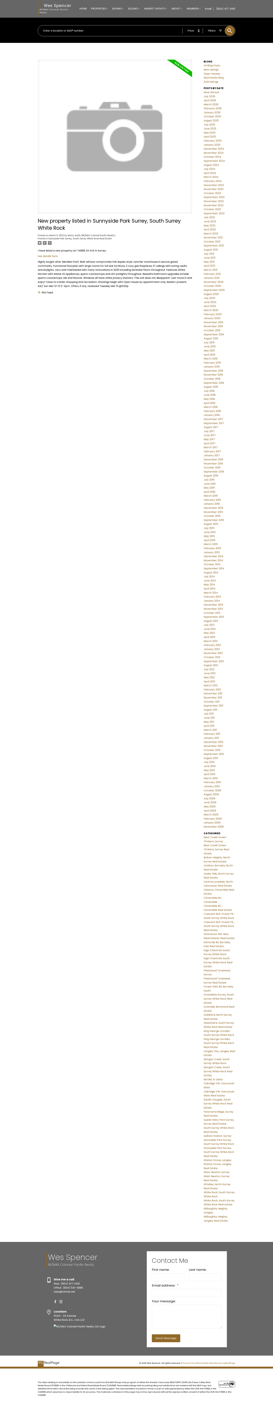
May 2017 (209, 439)
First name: (161, 1269)
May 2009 (209, 806)
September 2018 (214, 383)
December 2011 (213, 693)
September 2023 (214, 197)
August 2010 (211, 758)
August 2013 (211, 621)
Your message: (164, 1301)
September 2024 (214, 161)
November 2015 (213, 512)
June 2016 (210, 484)
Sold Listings (211, 82)
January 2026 (212, 112)
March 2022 (211, 233)
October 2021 (212, 241)
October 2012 (212, 657)
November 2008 (214, 827)
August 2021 (211, 249)
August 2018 (211, 387)
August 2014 (211, 572)
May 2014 (209, 584)
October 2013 (212, 613)
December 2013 (213, 605)
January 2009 (212, 822)
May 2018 (209, 399)
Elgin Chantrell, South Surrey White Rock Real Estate (218, 962)
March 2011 (210, 730)
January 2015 (212, 552)
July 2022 (209, 217)
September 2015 (214, 520)
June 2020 (210, 302)
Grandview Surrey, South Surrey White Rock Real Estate (219, 998)
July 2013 (209, 625)
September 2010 (214, 754)
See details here (48, 256)
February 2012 (212, 689)
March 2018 (211, 407)
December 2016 (213, 459)
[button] (55, 1301)
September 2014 (214, 568)
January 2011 (211, 738)
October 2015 (212, 516)
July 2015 (209, 528)
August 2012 (211, 665)
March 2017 (211, 447)
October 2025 (212, 116)
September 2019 (214, 334)
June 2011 (209, 718)
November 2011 (213, 697)
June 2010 (210, 766)
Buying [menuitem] (116, 8)
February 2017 (212, 451)
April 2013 (209, 637)
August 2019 (211, 338)
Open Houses (212, 74)
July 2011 (209, 713)
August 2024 (211, 165)
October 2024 (212, 157)
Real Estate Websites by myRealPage (216, 1363)
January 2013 (212, 649)
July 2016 (209, 480)
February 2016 (212, 500)
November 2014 (213, 560)
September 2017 (214, 423)
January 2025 (212, 145)
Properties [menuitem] (98, 8)
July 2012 (209, 669)
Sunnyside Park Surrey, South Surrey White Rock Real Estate (80, 238)
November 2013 (213, 609)
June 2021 (209, 258)
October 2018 (212, 379)
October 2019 (212, 330)
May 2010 (209, 770)
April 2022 (210, 229)
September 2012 (214, 661)
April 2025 (210, 136)
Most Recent (211, 92)
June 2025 (210, 128)
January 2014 (212, 601)
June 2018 (210, 395)
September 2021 (214, 245)
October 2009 (212, 790)
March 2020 (211, 310)
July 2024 (209, 169)
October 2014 (212, 564)
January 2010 (212, 786)
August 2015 (211, 524)
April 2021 (209, 266)
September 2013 (214, 617)
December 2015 (213, 508)
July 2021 (209, 254)
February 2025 (213, 141)
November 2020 (214, 282)
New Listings (211, 69)
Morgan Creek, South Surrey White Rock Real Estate (218, 1071)
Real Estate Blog (214, 77)
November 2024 (214, 153)
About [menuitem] (175, 8)
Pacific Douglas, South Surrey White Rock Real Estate (218, 1103)
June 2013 (209, 629)
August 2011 (210, 710)
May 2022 (209, 225)
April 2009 (210, 810)
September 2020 (214, 290)
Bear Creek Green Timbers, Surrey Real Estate (216, 849)
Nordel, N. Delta (213, 1079)
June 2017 (210, 435)
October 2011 (212, 702)
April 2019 (209, 354)
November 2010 (213, 746)
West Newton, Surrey (217, 1172)
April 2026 (210, 100)
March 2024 (211, 177)
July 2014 (209, 576)
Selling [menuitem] (133, 8)
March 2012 (211, 685)
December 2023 (214, 185)
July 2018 (209, 391)
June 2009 (210, 802)
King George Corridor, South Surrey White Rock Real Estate (219, 1043)
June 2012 (209, 673)
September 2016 (214, 471)
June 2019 (209, 346)
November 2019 (213, 326)
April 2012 (209, 681)
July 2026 (209, 96)
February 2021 (212, 274)
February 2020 (213, 314)
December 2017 (213, 419)
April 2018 (209, 403)
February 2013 (212, 645)
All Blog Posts (212, 65)
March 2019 (211, 358)
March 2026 (211, 104)
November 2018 (213, 375)
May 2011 (209, 722)
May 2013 (209, 633)
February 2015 (212, 548)
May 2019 (209, 350)
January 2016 (212, 504)
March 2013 (211, 641)
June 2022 (210, 221)
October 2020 (212, 286)
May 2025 (209, 132)
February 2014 (212, 596)
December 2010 (213, 742)
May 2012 (209, 677)
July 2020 (209, 298)
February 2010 (212, 782)
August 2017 (211, 427)
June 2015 (210, 532)
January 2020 (212, 318)
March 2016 (211, 496)
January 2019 (212, 366)
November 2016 (213, 463)
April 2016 (209, 492)
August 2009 (211, 794)
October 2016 (212, 467)
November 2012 (213, 653)
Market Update (154, 8)
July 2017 (209, 431)
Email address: (164, 1285)
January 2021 (212, 278)
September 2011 (213, 705)
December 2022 (214, 201)
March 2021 (211, 270)
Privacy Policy (189, 1363)
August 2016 (211, 475)
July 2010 (209, 762)
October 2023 (212, 193)
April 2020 (210, 306)
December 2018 (213, 371)
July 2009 (209, 798)
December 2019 (213, 322)
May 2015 (209, 536)
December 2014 (213, 556)
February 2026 (213, 108)
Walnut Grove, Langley (217, 1160)
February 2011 (212, 734)
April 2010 (209, 774)
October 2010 (212, 750)
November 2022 (213, 205)
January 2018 (212, 415)
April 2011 (209, 726)
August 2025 (211, 120)
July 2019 (209, 342)
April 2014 (209, 588)
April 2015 (209, 540)
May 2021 (209, 262)
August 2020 (211, 294)
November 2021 (213, 237)
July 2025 (209, 124)
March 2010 (211, 778)
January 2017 (212, 455)
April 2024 (210, 173)
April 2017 (209, 443)
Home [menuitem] (83, 8)
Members (193, 8)
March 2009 (211, 814)
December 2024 (214, 149)
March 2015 (211, 544)
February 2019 (212, 363)
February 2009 (213, 818)
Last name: (197, 1269)
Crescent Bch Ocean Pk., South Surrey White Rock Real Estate (219, 926)
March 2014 (211, 593)
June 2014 (210, 580)
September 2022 (214, 213)
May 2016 (209, 488)
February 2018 (212, 411)
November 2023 (213, 189)
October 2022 (212, 209)
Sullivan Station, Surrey (217, 1136)
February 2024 (213, 181)
